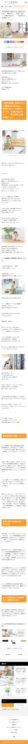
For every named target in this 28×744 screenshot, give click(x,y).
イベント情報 (14, 729)
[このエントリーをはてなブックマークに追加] (11, 641)
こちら (5, 625)
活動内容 (14, 724)
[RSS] (14, 736)
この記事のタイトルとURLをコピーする (14, 47)
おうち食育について (14, 722)
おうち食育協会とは (14, 719)
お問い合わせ (14, 732)
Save (23, 41)
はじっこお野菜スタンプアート (14, 727)
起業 (12, 19)
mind (9, 19)
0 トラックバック (20, 705)
